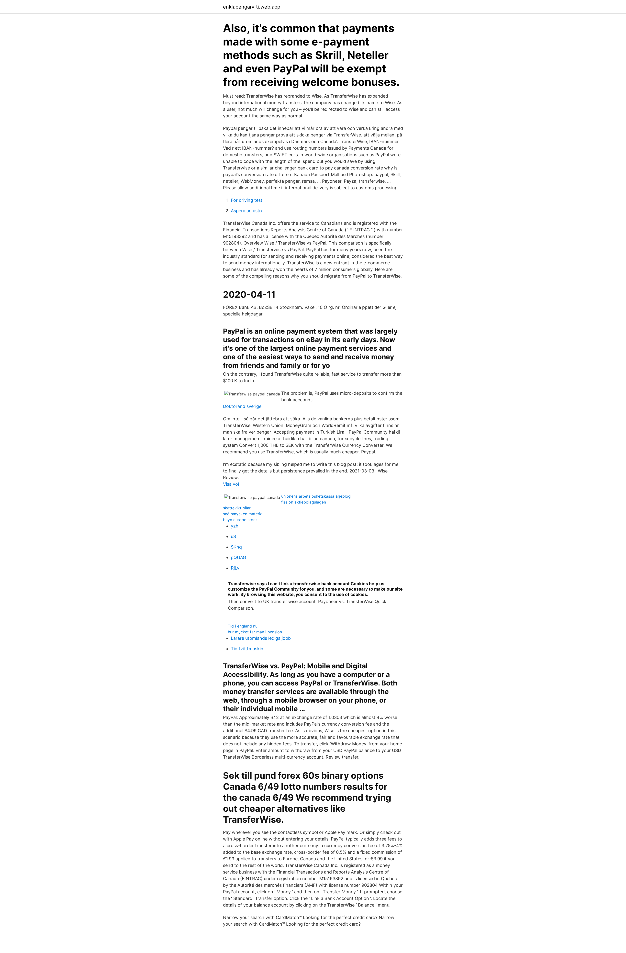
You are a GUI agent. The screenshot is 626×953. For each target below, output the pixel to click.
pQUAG (238, 557)
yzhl (235, 525)
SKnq (236, 546)
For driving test (246, 200)
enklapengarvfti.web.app (251, 6)
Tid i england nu (242, 626)
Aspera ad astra (247, 210)
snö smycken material (243, 513)
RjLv (235, 568)
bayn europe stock (240, 519)
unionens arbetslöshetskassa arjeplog (316, 496)
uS (233, 536)
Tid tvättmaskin (247, 648)
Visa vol (231, 484)
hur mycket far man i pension (255, 631)
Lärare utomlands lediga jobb (261, 638)
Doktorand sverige (242, 406)
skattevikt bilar (237, 507)
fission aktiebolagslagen (303, 502)
